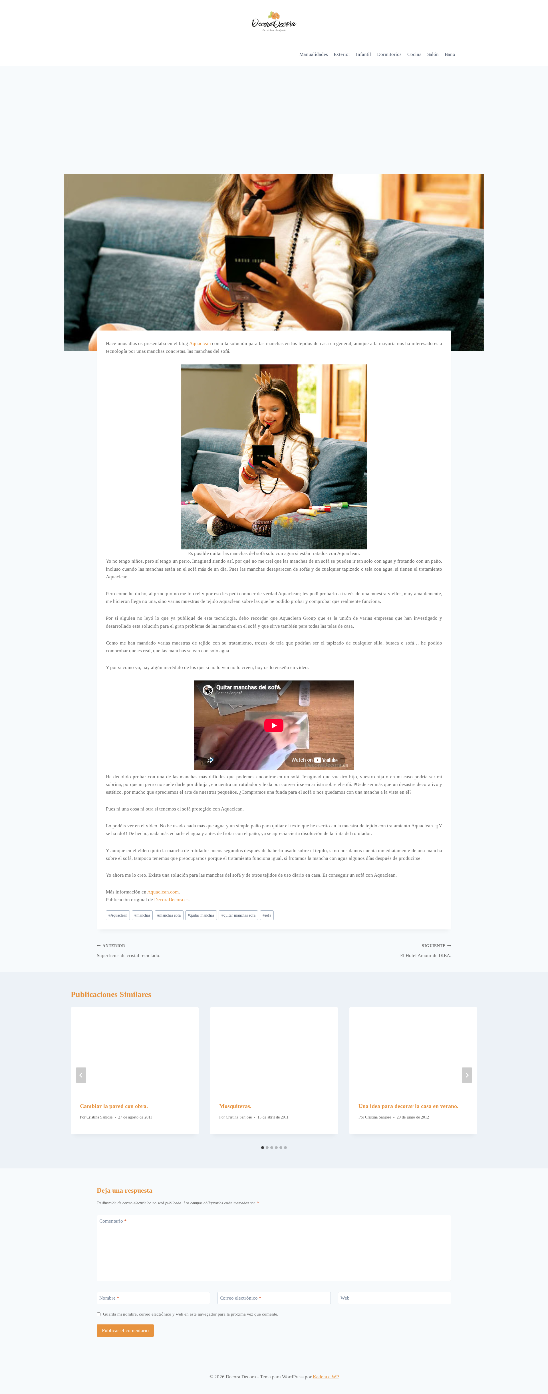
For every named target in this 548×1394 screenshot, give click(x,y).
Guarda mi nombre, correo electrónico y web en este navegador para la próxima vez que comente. (190, 1314)
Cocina (414, 54)
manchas (142, 915)
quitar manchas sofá (238, 915)
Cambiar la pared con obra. (114, 1106)
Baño (450, 54)
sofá (267, 915)
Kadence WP (326, 1376)
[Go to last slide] (81, 1075)
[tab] (262, 1147)
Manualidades (313, 54)
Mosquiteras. (235, 1106)
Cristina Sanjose (99, 1117)
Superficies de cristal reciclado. (128, 951)
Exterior (342, 54)
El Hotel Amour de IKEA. (425, 951)
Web (345, 1298)
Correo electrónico (240, 1298)
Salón (433, 54)
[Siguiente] (467, 1075)
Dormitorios (389, 54)
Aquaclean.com (163, 892)
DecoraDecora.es (171, 899)
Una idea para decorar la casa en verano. (408, 1106)
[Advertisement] (274, 109)
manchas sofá (169, 915)
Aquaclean (200, 343)
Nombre (109, 1298)
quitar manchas (201, 915)
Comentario (113, 1221)
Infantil (363, 54)
